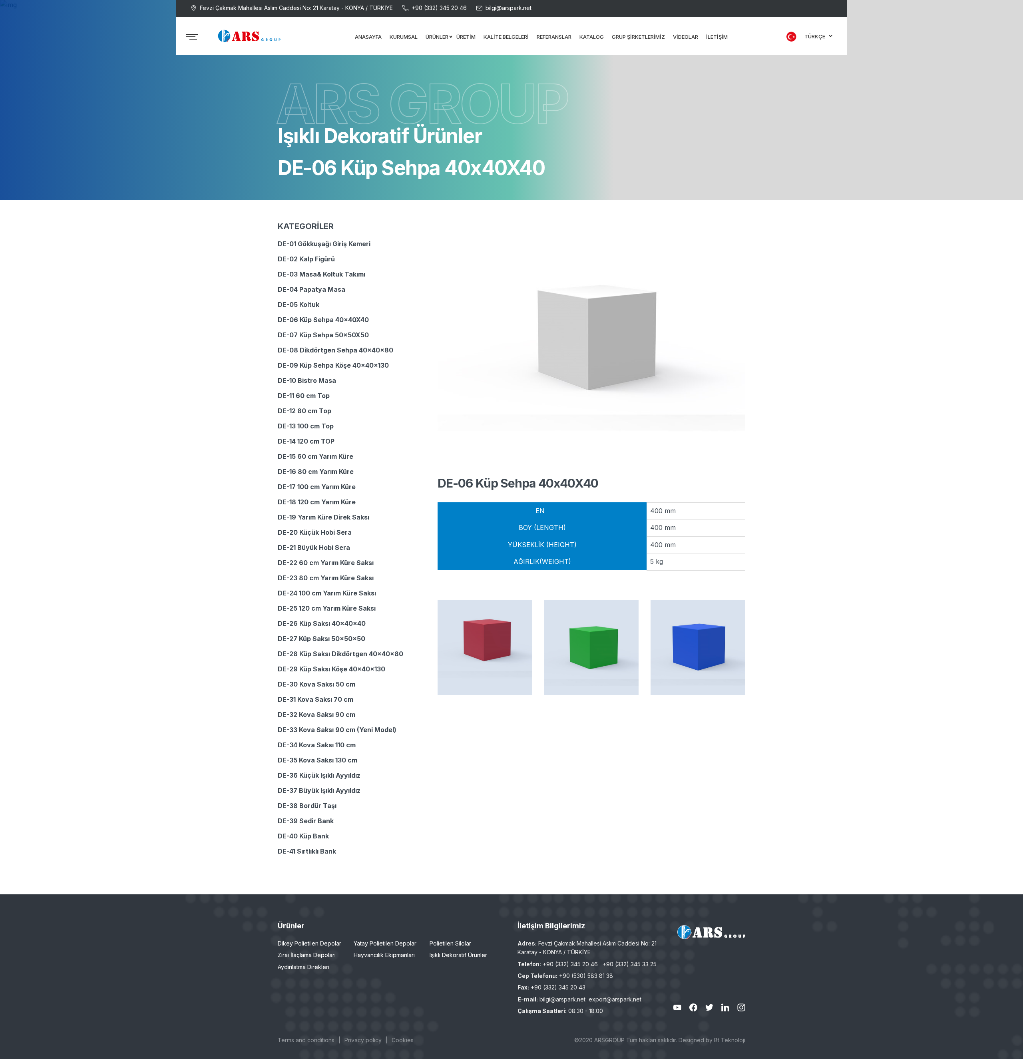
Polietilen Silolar (450, 943)
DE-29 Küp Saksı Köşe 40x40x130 (331, 669)
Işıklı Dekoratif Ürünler (458, 955)
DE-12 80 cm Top (304, 411)
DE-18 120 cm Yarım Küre (317, 502)
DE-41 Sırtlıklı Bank (307, 851)
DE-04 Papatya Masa (311, 289)
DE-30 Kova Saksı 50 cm (316, 684)
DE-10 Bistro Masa (307, 380)
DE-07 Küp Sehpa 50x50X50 (323, 335)
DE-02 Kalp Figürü (306, 259)
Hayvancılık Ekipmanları (384, 955)
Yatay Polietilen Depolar (385, 943)
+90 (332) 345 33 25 (630, 964)
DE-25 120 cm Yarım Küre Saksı (327, 608)
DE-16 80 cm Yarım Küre (316, 471)
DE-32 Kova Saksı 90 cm (316, 714)
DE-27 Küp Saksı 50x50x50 (321, 638)
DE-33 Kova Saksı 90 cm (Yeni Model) (337, 730)
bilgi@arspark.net (508, 7)
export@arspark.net (615, 999)
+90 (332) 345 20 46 (439, 7)
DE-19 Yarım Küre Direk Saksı (323, 517)
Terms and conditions (306, 1040)
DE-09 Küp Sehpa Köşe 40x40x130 (333, 365)
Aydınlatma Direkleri (303, 966)
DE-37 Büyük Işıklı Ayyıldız (319, 790)
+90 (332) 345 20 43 (558, 987)
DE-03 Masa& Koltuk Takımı (321, 274)
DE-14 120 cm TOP (306, 441)
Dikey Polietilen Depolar (309, 943)
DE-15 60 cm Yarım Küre (315, 456)
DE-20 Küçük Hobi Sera (315, 532)
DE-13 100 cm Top (306, 426)
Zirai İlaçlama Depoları (307, 955)
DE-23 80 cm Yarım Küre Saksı (326, 578)
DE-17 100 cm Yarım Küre (317, 487)
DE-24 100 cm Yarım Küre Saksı (327, 593)
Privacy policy (363, 1040)
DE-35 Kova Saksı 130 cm (317, 760)
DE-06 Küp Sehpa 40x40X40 (323, 320)
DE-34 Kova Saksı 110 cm (317, 745)
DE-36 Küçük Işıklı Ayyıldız (319, 775)
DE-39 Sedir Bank (306, 821)
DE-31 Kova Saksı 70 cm (315, 699)
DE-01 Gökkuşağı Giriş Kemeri (324, 244)
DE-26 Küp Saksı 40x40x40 (322, 623)
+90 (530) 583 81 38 (586, 975)
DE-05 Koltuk (298, 304)
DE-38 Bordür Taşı (307, 805)
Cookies (403, 1040)
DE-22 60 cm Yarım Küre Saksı (326, 562)
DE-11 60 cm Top (304, 395)
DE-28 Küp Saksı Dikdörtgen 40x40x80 (340, 654)
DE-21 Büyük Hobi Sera (314, 547)
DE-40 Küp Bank (303, 836)
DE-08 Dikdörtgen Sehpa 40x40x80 (335, 350)
